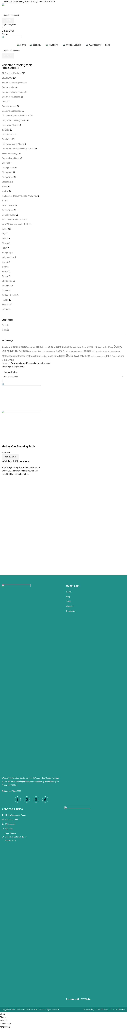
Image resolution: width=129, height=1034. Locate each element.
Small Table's (8, 205)
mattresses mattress (24, 356)
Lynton (5, 309)
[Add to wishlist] (18, 441)
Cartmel (5, 290)
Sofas (4, 229)
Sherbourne (7, 281)
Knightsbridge (8, 257)
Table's (114, 356)
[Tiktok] (45, 799)
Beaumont (6, 286)
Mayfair (5, 262)
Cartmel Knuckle (9, 295)
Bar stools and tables (11, 158)
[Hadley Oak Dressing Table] (21, 397)
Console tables (8, 215)
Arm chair (31, 347)
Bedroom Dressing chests (13, 83)
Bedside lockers (9, 106)
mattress (116, 351)
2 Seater (13, 346)
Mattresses (8, 356)
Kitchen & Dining (9, 153)
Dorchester (7, 139)
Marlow (5, 191)
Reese (5, 271)
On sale (5, 325)
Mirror (4, 201)
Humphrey (6, 253)
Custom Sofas (8, 134)
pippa (4, 267)
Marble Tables (107, 351)
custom (105, 347)
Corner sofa (92, 347)
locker (100, 351)
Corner (84, 347)
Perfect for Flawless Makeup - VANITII (19, 149)
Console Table (75, 347)
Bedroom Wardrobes (11, 97)
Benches (6, 163)
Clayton (5, 243)
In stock (5, 330)
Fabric (59, 351)
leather (87, 350)
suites (93, 356)
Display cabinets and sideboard (16, 116)
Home (5, 363)
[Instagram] (36, 799)
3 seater (23, 347)
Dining (6, 350)
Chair (66, 347)
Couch (100, 347)
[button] (10, 457)
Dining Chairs (8, 168)
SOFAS (79, 355)
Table (108, 356)
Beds (4, 101)
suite (87, 355)
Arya (4, 234)
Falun (4, 248)
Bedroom (43, 347)
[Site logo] (15, 8)
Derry (110, 347)
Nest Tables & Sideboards (13, 219)
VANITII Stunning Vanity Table (15, 224)
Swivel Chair (101, 356)
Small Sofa (59, 356)
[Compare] (5, 441)
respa (50, 356)
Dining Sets (7, 172)
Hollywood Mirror (76, 351)
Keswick (5, 304)
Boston (5, 238)
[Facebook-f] (18, 799)
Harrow (5, 300)
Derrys (118, 346)
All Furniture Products (11, 73)
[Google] (27, 799)
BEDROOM (7, 78)
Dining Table (7, 177)
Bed (37, 347)
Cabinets (58, 346)
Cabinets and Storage (11, 111)
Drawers (53, 351)
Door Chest (46, 351)
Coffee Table (7, 210)
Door (39, 351)
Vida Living (8, 359)
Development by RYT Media (78, 999)
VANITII (121, 356)
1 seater (5, 347)
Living (94, 351)
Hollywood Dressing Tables (14, 120)
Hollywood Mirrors (10, 125)
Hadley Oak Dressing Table (18, 446)
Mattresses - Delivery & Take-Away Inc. (19, 196)
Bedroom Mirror (9, 87)
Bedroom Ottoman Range (13, 92)
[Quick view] (12, 441)
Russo (5, 276)
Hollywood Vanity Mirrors (13, 144)
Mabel (4, 186)
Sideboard (6, 182)
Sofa (69, 355)
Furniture (66, 351)
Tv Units (5, 130)
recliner (44, 356)
